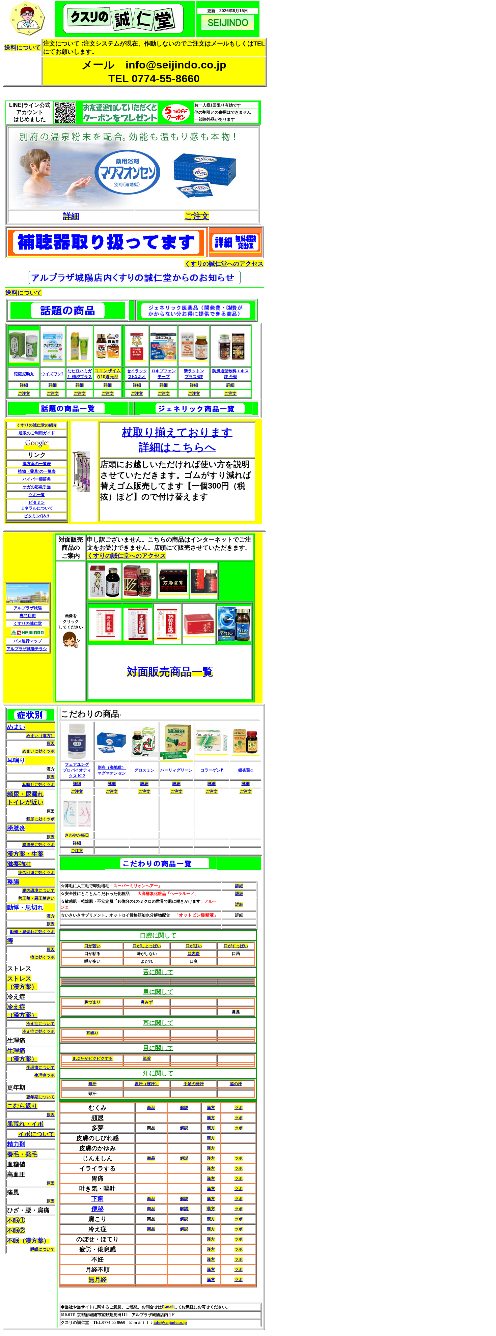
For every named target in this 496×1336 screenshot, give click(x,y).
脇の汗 (236, 1083)
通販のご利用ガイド (37, 433)
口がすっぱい (236, 945)
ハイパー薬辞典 (37, 479)
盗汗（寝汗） (147, 1083)
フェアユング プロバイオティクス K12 (77, 770)
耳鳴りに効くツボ (38, 784)
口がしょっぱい (147, 945)
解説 (184, 1107)
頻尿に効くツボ (40, 819)
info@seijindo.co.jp (170, 1322)
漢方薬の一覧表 (37, 463)
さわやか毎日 (77, 835)
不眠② (16, 1230)
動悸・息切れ (25, 907)
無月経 (97, 1279)
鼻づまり (92, 1002)
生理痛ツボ (44, 1075)
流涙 (147, 1058)
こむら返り (22, 1106)
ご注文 (197, 216)
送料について (22, 47)
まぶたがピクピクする (92, 1058)
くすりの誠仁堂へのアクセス (224, 263)
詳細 (24, 385)
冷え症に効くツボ (38, 1031)
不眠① (16, 1220)
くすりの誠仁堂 (27, 623)
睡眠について (42, 1249)
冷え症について (40, 1023)
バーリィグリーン (176, 770)
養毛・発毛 (22, 1154)
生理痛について (40, 1067)
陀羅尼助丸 (24, 374)
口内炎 (194, 953)
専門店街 (28, 615)
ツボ (239, 1107)
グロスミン (144, 770)
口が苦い (92, 945)
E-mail (167, 1307)
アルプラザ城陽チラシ (26, 648)
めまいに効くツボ (38, 751)
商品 (151, 1107)
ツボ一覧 (37, 494)
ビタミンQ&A (37, 516)
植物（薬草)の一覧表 (37, 471)
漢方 (51, 916)
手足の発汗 (194, 1083)
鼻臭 (236, 1012)
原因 (51, 743)
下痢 (97, 1198)
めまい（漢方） (40, 735)
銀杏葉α (245, 770)
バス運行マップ (27, 641)
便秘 (97, 1209)
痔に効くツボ (42, 957)
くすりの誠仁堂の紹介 (37, 425)
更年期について (40, 1097)
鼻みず (147, 1002)
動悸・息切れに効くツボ (32, 931)
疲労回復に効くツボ (36, 872)
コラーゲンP (211, 770)
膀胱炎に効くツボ (38, 844)
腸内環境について (38, 890)
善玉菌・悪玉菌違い (36, 898)
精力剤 (16, 1144)
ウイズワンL (52, 374)
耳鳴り (16, 760)
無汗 (92, 1083)
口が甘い (194, 945)
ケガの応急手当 (37, 487)
